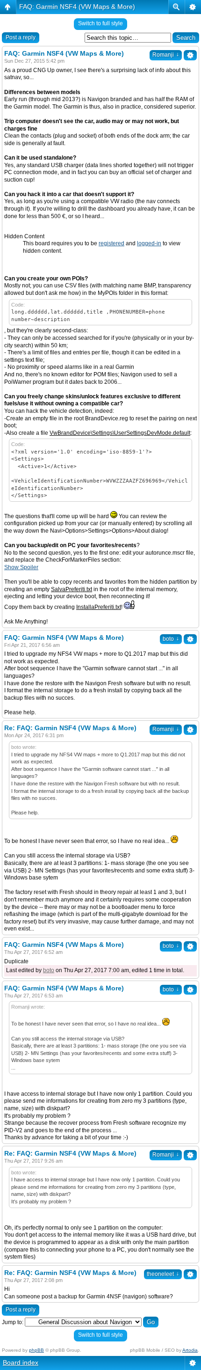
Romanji (165, 54)
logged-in (149, 243)
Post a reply (21, 37)
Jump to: (12, 1322)
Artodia (190, 1350)
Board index (20, 1362)
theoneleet (163, 1274)
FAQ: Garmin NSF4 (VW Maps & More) (77, 6)
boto (171, 639)
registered (111, 243)
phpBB (36, 1350)
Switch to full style (100, 23)
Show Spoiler (21, 567)
